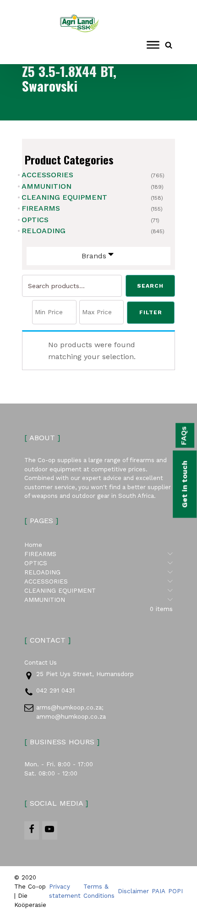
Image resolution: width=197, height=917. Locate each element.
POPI (175, 891)
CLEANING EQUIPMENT (64, 197)
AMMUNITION (46, 186)
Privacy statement (65, 891)
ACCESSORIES (47, 174)
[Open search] (168, 45)
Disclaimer (133, 891)
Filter (150, 312)
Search (150, 286)
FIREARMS (41, 208)
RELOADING (44, 230)
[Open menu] (153, 44)
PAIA (158, 891)
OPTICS (35, 219)
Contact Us (40, 662)
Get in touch (184, 484)
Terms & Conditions (99, 891)
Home (33, 544)
